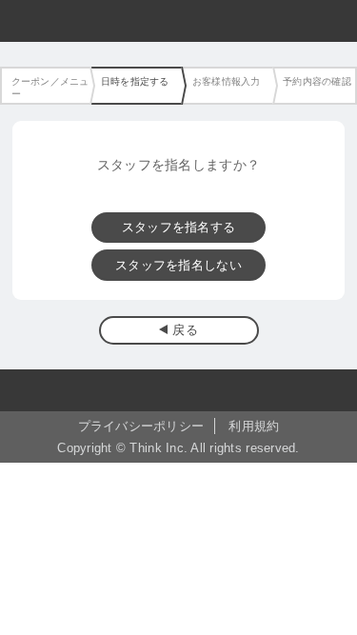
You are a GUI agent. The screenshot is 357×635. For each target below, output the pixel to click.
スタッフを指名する (178, 227)
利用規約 (253, 426)
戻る (185, 330)
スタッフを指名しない (178, 265)
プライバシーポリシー (141, 426)
